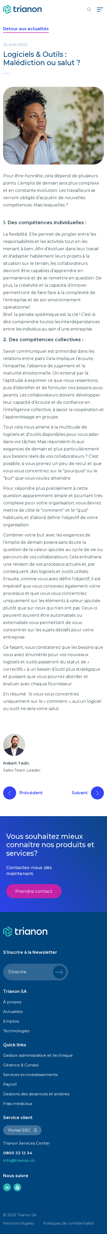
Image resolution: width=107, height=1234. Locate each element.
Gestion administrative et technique (38, 1055)
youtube (17, 1187)
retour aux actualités (26, 28)
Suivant (80, 792)
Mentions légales (18, 1223)
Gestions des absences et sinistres (36, 1093)
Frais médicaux (17, 1103)
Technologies (16, 1030)
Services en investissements (30, 1074)
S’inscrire (17, 971)
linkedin (7, 1187)
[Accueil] (22, 9)
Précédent (31, 792)
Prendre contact (33, 891)
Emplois (11, 1021)
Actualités (13, 1011)
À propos (12, 1001)
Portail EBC (19, 1130)
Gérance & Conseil (21, 1064)
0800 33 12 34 (17, 1152)
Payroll (10, 1084)
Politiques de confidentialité (68, 1223)
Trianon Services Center (26, 1143)
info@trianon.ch (19, 1160)
